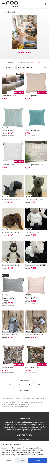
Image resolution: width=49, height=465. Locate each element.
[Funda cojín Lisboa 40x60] (36, 152)
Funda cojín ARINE (31, 298)
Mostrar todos (35, 62)
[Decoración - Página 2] (29, 384)
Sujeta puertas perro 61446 (11, 199)
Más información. (37, 454)
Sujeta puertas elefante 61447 (12, 232)
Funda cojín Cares (8, 165)
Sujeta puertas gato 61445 (34, 199)
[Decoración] (10, 384)
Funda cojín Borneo (31, 367)
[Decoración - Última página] (38, 384)
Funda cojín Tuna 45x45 (10, 130)
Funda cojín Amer (8, 367)
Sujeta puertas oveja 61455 (34, 232)
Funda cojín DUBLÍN (32, 96)
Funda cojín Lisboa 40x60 (34, 165)
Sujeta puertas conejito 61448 (12, 265)
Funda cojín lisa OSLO (9, 96)
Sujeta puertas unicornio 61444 (36, 265)
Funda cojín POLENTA (32, 130)
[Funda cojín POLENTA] (36, 117)
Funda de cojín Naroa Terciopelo (9, 299)
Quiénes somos (25, 439)
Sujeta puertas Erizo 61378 (11, 334)
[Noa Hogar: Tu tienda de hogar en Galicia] (12, 4)
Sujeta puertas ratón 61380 (34, 334)
